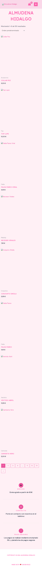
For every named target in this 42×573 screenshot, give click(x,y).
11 (27, 466)
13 (36, 466)
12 (32, 466)
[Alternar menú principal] (36, 4)
